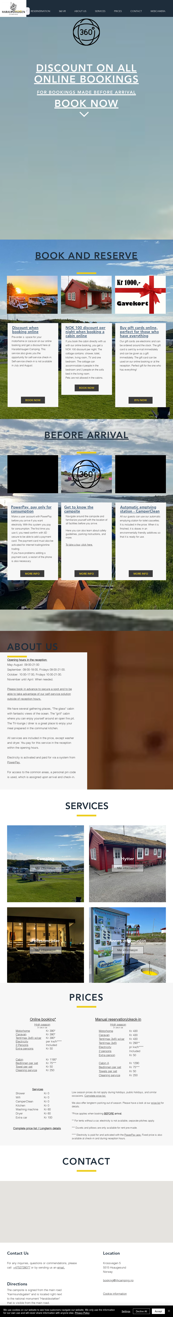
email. (61, 1267)
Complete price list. (95, 1095)
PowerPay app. (132, 1134)
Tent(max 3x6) (108, 1043)
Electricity (105, 1047)
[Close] (169, 1311)
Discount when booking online (25, 329)
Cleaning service (109, 1075)
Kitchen (20, 1105)
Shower (20, 1093)
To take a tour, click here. (79, 544)
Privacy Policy (82, 1312)
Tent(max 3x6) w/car (28, 1038)
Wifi (18, 1097)
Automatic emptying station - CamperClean (140, 509)
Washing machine (27, 1109)
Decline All (141, 1311)
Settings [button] (126, 1311)
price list (155, 1102)
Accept (158, 1311)
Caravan (104, 1035)
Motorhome (106, 1031)
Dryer (19, 1113)
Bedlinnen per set (110, 1067)
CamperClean (24, 1101)
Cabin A (104, 1063)
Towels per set (108, 1071)
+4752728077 (21, 1267)
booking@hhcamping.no (118, 1280)
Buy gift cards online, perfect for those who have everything (139, 331)
